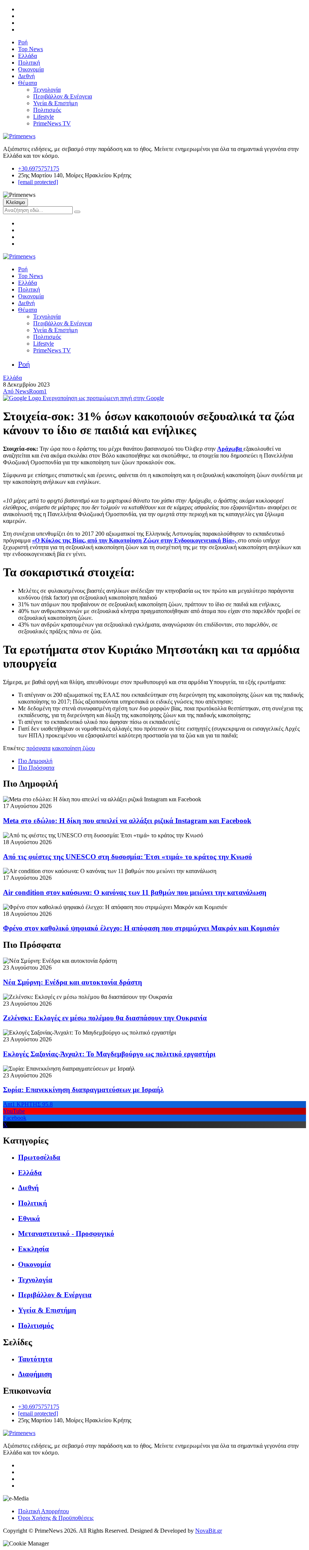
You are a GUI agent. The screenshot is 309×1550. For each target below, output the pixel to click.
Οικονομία (31, 69)
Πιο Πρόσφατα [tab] (36, 767)
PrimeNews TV (52, 123)
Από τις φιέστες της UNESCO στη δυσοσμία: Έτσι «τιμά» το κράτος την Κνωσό (127, 857)
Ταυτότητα (35, 1359)
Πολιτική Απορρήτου (43, 1511)
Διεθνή (26, 76)
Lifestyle (43, 116)
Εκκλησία (33, 1249)
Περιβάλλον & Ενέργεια (62, 96)
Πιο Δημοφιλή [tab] (35, 761)
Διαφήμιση (35, 1374)
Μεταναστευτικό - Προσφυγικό (66, 1233)
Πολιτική (29, 62)
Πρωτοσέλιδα (39, 1157)
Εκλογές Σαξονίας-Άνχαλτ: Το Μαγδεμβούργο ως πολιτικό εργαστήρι (109, 1054)
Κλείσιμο (15, 202)
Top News (30, 49)
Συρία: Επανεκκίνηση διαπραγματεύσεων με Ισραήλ (83, 1090)
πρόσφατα (38, 748)
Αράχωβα (230, 449)
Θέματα (27, 83)
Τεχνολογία (47, 89)
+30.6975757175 (38, 168)
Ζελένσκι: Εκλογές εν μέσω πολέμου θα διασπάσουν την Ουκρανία (105, 1018)
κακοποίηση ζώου (73, 748)
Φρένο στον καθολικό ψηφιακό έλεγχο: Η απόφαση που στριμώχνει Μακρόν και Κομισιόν (141, 928)
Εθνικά (29, 1218)
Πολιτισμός (47, 110)
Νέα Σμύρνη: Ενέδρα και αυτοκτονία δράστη (72, 982)
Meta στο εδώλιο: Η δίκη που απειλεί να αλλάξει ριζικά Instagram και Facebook (127, 821)
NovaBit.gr (208, 1530)
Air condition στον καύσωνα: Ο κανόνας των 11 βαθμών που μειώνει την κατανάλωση (134, 892)
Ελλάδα (27, 56)
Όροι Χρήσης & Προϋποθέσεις (55, 1518)
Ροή (23, 42)
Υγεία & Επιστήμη (55, 103)
